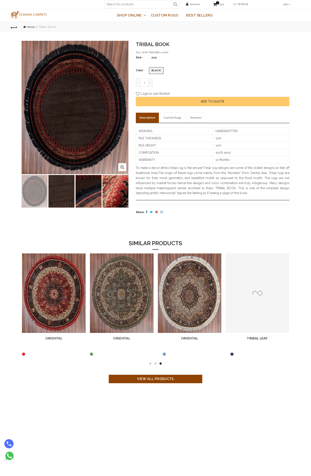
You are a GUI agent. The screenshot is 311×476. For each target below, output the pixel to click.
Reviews (196, 117)
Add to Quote (212, 101)
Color (139, 70)
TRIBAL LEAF (257, 338)
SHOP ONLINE (129, 15)
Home (30, 27)
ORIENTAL (53, 338)
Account (195, 4)
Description (147, 117)
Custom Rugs (164, 15)
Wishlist (242, 4)
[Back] (14, 27)
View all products (155, 379)
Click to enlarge (122, 167)
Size (139, 57)
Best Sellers (199, 15)
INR (285, 4)
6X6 (154, 57)
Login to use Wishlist (155, 93)
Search (175, 4)
